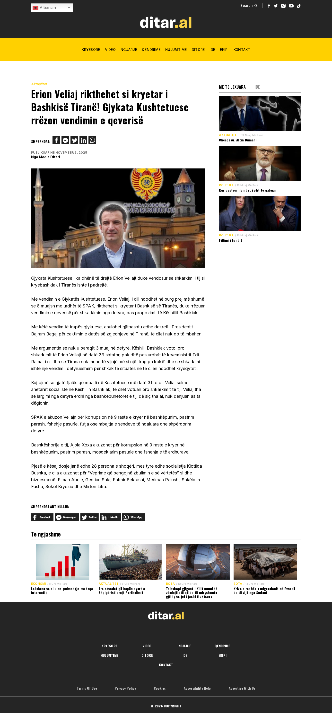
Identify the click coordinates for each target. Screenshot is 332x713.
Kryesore (91, 49)
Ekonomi (38, 583)
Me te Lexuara (232, 87)
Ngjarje (129, 49)
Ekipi (224, 49)
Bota (170, 583)
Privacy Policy (125, 688)
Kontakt (242, 49)
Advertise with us (242, 688)
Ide (212, 49)
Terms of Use (87, 688)
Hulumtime (176, 49)
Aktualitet (39, 84)
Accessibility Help (197, 688)
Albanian (47, 7)
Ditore (198, 49)
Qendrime (151, 49)
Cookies (160, 688)
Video (110, 49)
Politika (226, 185)
